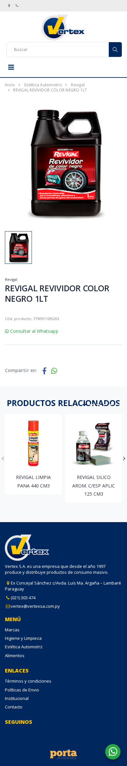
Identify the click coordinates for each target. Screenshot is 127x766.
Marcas (12, 630)
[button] (84, 404)
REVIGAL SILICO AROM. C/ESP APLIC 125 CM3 (93, 485)
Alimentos (14, 655)
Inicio (10, 85)
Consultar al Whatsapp (33, 331)
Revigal (78, 85)
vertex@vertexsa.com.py (35, 606)
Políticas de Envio (22, 690)
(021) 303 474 (23, 598)
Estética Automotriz (43, 85)
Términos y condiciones (28, 681)
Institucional (17, 698)
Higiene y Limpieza (23, 638)
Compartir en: (21, 370)
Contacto (13, 707)
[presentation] (3, 458)
